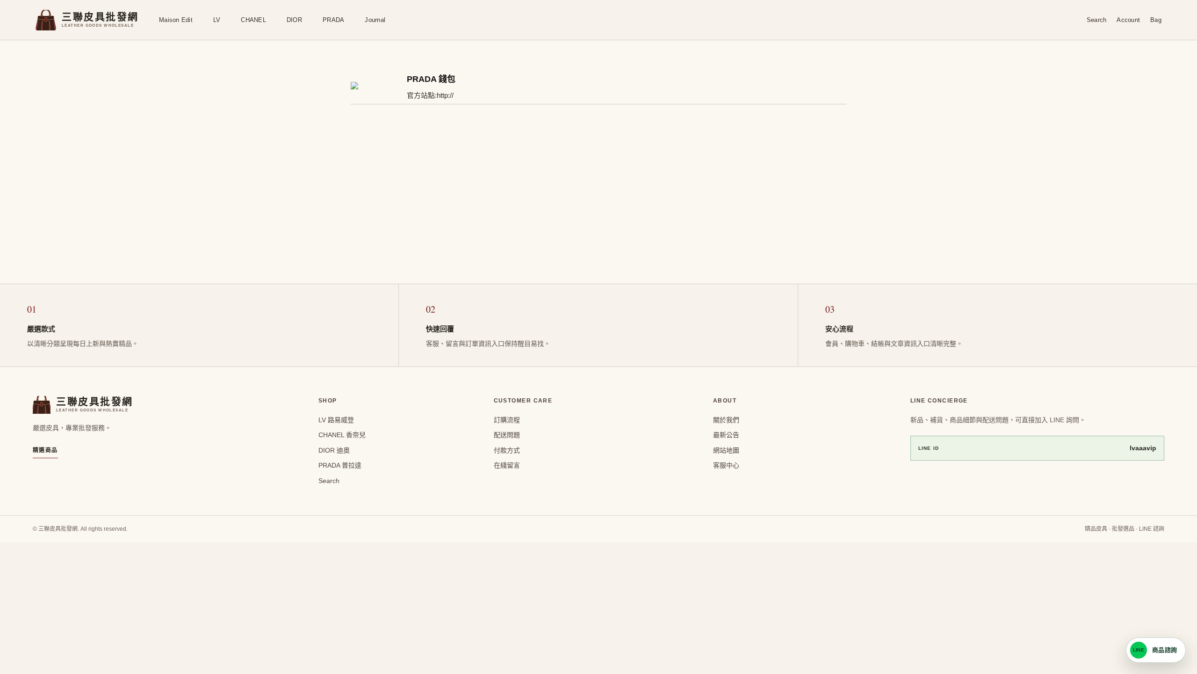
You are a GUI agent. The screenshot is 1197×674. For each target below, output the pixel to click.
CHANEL (253, 19)
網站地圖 (726, 450)
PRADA (333, 19)
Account (1128, 19)
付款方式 (507, 450)
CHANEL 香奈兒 (342, 435)
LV (217, 19)
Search (1097, 19)
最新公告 (726, 435)
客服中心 (726, 465)
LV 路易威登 (336, 420)
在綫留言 (507, 465)
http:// (445, 95)
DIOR (294, 19)
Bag (1155, 19)
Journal (375, 19)
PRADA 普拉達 (339, 465)
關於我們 (726, 420)
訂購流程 (507, 420)
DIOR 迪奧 (334, 450)
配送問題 (507, 435)
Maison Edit (176, 19)
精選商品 (45, 450)
